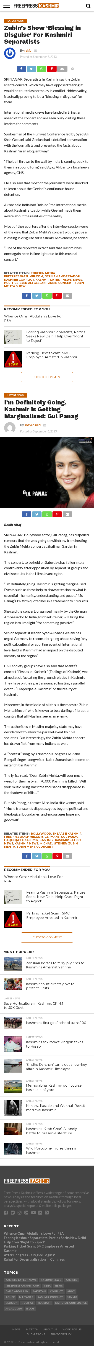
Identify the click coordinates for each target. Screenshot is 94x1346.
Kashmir (47, 840)
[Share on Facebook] (21, 67)
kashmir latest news (54, 279)
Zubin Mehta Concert (34, 846)
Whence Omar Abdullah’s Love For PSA (34, 1233)
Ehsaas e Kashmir (66, 833)
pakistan (39, 1291)
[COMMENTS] (73, 67)
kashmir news (26, 843)
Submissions (36, 1334)
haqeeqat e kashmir (21, 840)
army (71, 1291)
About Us (50, 1329)
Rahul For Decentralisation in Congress (34, 1259)
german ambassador (62, 276)
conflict (56, 1291)
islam (30, 1308)
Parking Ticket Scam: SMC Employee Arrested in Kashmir (51, 355)
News (16, 1329)
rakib (27, 50)
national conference (71, 1302)
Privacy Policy (60, 1334)
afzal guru (13, 1308)
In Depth (32, 1329)
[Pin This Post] (52, 67)
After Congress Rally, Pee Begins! (29, 1255)
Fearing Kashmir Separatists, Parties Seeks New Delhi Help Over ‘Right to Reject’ (55, 336)
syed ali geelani (33, 283)
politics (11, 283)
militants (26, 1297)
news (77, 279)
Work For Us (72, 1329)
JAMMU (72, 1297)
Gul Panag (69, 836)
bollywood (41, 833)
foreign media (43, 273)
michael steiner (53, 843)
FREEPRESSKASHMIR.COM (23, 276)
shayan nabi (32, 425)
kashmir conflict (19, 279)
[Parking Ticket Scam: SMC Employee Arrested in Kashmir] (13, 359)
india (47, 1285)
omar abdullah (16, 1291)
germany (52, 836)
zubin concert (60, 283)
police (10, 1297)
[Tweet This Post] (31, 67)
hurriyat (44, 1302)
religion (11, 1302)
